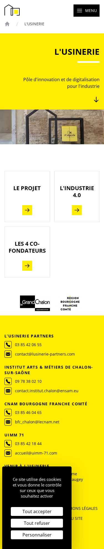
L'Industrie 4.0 (77, 191)
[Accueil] (7, 24)
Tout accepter (37, 511)
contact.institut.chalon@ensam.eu (46, 390)
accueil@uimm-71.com (36, 453)
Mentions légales (79, 508)
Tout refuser (37, 523)
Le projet (27, 188)
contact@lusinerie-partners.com (45, 354)
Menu (91, 10)
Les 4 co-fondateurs (27, 247)
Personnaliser (37, 535)
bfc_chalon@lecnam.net (37, 421)
